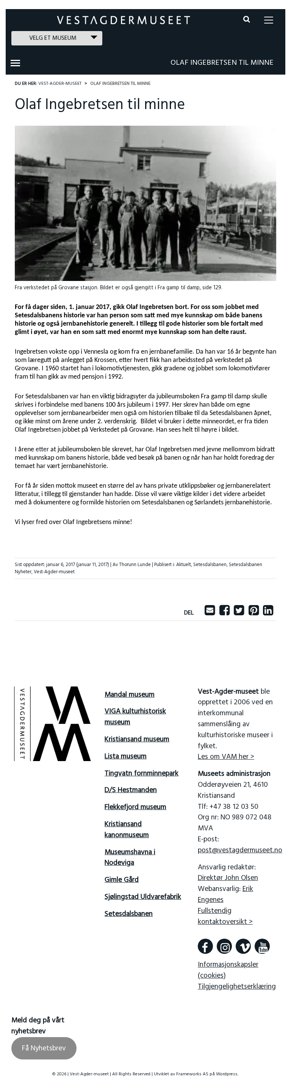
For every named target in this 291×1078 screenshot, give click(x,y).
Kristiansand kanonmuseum (127, 830)
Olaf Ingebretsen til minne (222, 63)
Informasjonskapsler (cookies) (228, 970)
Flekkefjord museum (135, 807)
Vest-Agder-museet (54, 572)
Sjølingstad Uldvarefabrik (143, 897)
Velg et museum (53, 38)
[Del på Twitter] (239, 613)
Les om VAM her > (226, 757)
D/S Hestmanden (131, 790)
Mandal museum (130, 694)
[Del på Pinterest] (254, 613)
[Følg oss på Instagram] (224, 946)
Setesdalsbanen (210, 565)
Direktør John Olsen (228, 878)
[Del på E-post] (210, 613)
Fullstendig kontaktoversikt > (225, 916)
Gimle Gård (122, 880)
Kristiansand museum (137, 739)
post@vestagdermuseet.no (240, 850)
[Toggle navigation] (269, 20)
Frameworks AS (192, 1074)
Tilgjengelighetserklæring (237, 986)
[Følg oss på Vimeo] (243, 946)
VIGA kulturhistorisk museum (135, 717)
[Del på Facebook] (224, 613)
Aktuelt (183, 565)
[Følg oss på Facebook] (205, 946)
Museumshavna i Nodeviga (130, 858)
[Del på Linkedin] (268, 613)
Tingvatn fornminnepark (141, 773)
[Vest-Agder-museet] (123, 20)
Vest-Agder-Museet (59, 83)
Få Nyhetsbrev (44, 1048)
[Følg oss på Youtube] (262, 946)
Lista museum (126, 756)
